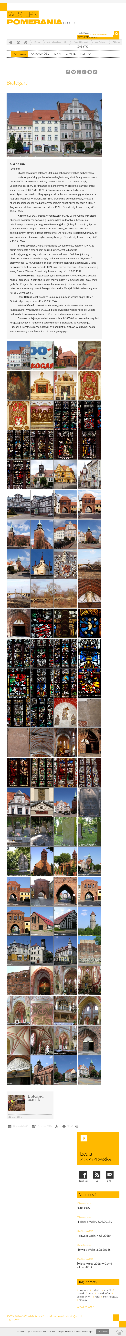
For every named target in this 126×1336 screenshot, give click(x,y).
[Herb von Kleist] (42, 623)
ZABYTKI (82, 46)
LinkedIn (84, 72)
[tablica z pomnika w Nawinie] (89, 802)
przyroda (83, 1290)
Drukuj (77, 1126)
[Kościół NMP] (89, 772)
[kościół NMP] (42, 1070)
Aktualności (40, 53)
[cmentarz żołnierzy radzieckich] (18, 861)
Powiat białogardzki (81, 42)
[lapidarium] (42, 831)
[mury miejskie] (18, 980)
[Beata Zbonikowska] (98, 1148)
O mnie (71, 53)
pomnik (80, 1293)
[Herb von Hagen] (89, 623)
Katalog (20, 53)
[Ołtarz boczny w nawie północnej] (65, 385)
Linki (57, 53)
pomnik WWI (104, 1293)
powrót (10, 42)
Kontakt (86, 53)
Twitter (73, 72)
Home (25, 42)
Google (79, 72)
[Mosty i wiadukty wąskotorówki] (65, 593)
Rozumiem (102, 1332)
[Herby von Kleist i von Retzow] (89, 415)
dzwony (83, 1300)
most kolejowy (110, 1297)
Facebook (68, 72)
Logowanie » (13, 1319)
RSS (95, 72)
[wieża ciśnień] (89, 921)
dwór (90, 1293)
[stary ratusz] (42, 950)
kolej (97, 1297)
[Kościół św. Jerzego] (65, 355)
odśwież (18, 42)
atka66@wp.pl (74, 1316)
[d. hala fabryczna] (65, 921)
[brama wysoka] (18, 921)
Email (89, 72)
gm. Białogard (100, 42)
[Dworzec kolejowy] (18, 504)
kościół (107, 1290)
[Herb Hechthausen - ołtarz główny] (18, 415)
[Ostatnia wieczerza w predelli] (42, 415)
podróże (96, 1290)
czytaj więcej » (85, 1306)
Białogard (116, 42)
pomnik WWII (84, 1297)
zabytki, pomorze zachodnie (43, 20)
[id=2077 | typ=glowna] (9, 52)
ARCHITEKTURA (87, 37)
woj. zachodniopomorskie (57, 42)
